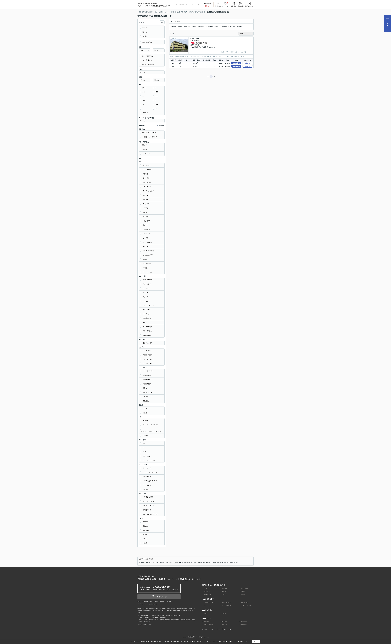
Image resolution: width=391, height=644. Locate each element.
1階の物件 (146, 530)
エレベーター (147, 314)
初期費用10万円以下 (209, 602)
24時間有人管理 (148, 497)
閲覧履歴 (233, 6)
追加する (247, 63)
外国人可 (145, 246)
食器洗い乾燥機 (148, 355)
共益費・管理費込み (148, 64)
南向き (145, 539)
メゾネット (146, 292)
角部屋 (145, 543)
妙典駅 (216, 26)
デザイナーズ (147, 186)
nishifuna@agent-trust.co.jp (150, 604)
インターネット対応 (149, 460)
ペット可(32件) (216, 562)
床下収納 (145, 420)
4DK (156, 108)
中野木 (197, 38)
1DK (143, 92)
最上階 (145, 534)
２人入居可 (146, 204)
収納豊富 (145, 435)
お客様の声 (207, 591)
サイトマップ (227, 629)
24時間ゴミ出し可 (148, 505)
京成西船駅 (201, 26)
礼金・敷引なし (147, 60)
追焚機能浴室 (147, 375)
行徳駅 (185, 26)
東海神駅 (240, 26)
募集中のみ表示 (147, 42)
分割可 (145, 212)
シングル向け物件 (227, 605)
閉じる (256, 641)
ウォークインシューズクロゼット (150, 431)
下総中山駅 (223, 26)
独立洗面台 (146, 401)
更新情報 (224, 591)
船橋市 (193, 38)
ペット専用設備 (148, 169)
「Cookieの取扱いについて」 (229, 641)
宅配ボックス (147, 476)
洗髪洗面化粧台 (148, 392)
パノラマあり (146, 153)
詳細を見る (236, 63)
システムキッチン (148, 359)
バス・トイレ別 (148, 371)
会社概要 (224, 588)
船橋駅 (180, 26)
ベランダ (145, 297)
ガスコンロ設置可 (148, 251)
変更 (162, 22)
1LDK (156, 92)
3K (155, 100)
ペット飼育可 (147, 165)
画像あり (144, 145)
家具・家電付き (148, 331)
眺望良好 (145, 225)
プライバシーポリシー (215, 629)
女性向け (145, 268)
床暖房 (145, 413)
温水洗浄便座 (147, 384)
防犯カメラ (146, 489)
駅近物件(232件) (144, 562)
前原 (204, 47)
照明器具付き (147, 318)
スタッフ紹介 (244, 588)
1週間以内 (154, 137)
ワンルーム (145, 88)
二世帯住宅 (146, 229)
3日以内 (144, 137)
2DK (156, 96)
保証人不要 (146, 195)
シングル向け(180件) (157, 562)
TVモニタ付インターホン (151, 472)
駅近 (205, 605)
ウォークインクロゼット (150, 425)
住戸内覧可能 (147, 510)
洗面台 (145, 388)
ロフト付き (146, 288)
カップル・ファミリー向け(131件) (177, 562)
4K (142, 108)
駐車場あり (146, 522)
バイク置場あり (148, 327)
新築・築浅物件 (226, 602)
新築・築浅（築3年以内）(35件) (199, 562)
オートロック (147, 468)
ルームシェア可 (148, 255)
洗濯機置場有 (147, 335)
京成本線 (224, 624)
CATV (144, 452)
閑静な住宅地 (147, 182)
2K (142, 96)
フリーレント (147, 233)
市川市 (224, 613)
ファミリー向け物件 (246, 605)
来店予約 (241, 6)
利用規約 (204, 629)
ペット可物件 (244, 602)
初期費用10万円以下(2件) (230, 562)
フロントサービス (148, 501)
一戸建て (144, 36)
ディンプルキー (148, 485)
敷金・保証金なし (147, 56)
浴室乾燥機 (146, 379)
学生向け (145, 259)
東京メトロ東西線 (208, 624)
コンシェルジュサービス (150, 514)
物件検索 (218, 6)
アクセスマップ (161, 596)
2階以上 (145, 526)
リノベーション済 (148, 191)
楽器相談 (145, 174)
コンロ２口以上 (148, 350)
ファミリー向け (148, 272)
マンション (145, 32)
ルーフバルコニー (148, 305)
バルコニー (146, 301)
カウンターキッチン (149, 363)
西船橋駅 (174, 26)
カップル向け (147, 263)
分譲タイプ (146, 216)
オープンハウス (148, 242)
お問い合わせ (249, 6)
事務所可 (145, 199)
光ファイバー (147, 456)
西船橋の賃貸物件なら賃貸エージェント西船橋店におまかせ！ (170, 578)
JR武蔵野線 (244, 621)
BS (143, 447)
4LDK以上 (145, 113)
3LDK (156, 104)
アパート (144, 27)
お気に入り (225, 4)
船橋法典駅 (232, 26)
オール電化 (146, 309)
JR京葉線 (224, 621)
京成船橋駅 (209, 26)
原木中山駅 (192, 26)
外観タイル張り (148, 343)
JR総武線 (206, 621)
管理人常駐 (146, 221)
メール (387, 25)
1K (155, 88)
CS (143, 443)
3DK (143, 104)
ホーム (205, 588)
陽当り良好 (146, 178)
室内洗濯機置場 (148, 280)
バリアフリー (147, 208)
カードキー (146, 238)
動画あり (144, 149)
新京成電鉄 (244, 624)
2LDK (143, 100)
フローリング (147, 284)
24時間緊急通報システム (150, 481)
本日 (154, 132)
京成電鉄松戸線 (196, 47)
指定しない (145, 132)
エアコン (145, 408)
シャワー (145, 396)
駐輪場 (145, 322)
